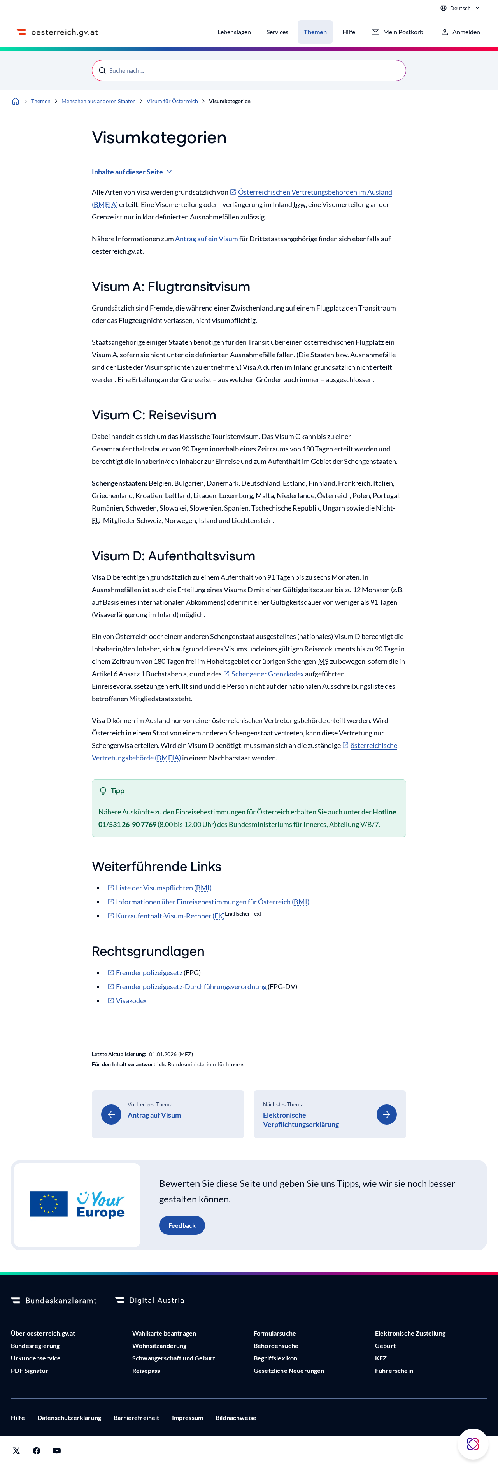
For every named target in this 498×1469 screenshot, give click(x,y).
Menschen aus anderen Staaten (98, 101)
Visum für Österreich (172, 101)
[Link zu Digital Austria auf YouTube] (56, 1452)
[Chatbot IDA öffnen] (473, 1444)
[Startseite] (15, 101)
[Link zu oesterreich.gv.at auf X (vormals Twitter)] (16, 1452)
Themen (41, 101)
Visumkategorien (230, 101)
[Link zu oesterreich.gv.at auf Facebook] (36, 1452)
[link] (168, 1114)
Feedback (182, 1225)
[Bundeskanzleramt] (53, 1301)
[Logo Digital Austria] (158, 1301)
